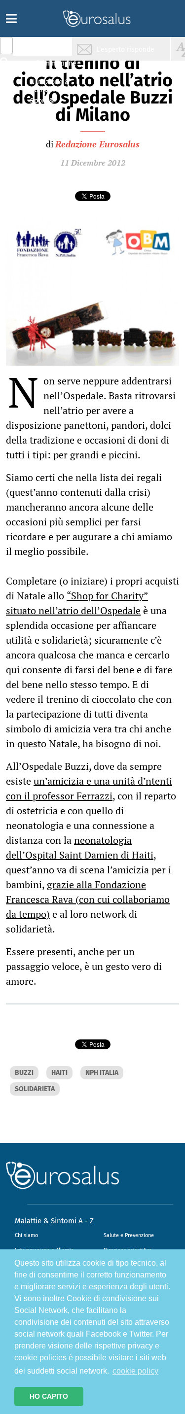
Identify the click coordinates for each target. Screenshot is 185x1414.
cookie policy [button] (135, 1371)
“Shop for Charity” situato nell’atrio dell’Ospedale (77, 603)
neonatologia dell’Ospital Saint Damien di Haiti (79, 847)
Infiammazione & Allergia (52, 66)
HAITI (59, 1073)
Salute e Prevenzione (129, 1235)
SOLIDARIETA (35, 1089)
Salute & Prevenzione (49, 48)
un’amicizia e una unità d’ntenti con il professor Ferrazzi (89, 788)
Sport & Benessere (47, 104)
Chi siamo (26, 1235)
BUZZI (24, 1073)
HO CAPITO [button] (49, 1396)
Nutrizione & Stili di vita (50, 85)
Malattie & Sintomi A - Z (54, 1220)
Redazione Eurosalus (97, 144)
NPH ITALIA (101, 1073)
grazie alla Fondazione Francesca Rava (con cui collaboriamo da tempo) (88, 899)
